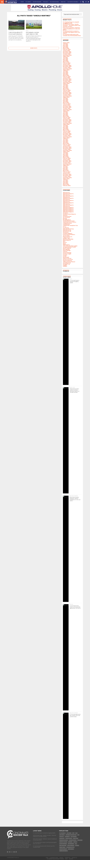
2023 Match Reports (68, 208)
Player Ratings (66, 250)
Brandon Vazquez (64, 840)
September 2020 (67, 123)
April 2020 (65, 128)
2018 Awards (66, 197)
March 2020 (66, 130)
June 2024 (65, 72)
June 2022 (65, 99)
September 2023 (67, 82)
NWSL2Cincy (66, 244)
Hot (73, 833)
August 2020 (66, 124)
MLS (64, 241)
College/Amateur (67, 223)
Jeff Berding (71, 843)
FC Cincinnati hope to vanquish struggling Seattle (71, 22)
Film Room (65, 232)
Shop (66, 858)
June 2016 (65, 181)
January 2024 (66, 77)
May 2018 (65, 155)
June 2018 (65, 153)
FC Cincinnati (62, 833)
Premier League (67, 253)
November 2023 (67, 80)
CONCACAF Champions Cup (70, 225)
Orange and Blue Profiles (69, 247)
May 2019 (65, 141)
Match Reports (67, 240)
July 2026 (65, 43)
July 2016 (65, 179)
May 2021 (65, 114)
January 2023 (66, 91)
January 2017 (66, 173)
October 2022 (66, 94)
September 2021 (67, 109)
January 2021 (66, 118)
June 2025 (65, 58)
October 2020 (66, 122)
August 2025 (66, 56)
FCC (76, 843)
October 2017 (66, 162)
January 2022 (66, 105)
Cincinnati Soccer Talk (71, 834)
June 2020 (65, 126)
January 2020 (66, 132)
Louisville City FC (70, 847)
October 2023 (66, 81)
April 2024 (65, 74)
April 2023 (65, 88)
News (64, 243)
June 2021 (65, 113)
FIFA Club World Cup (68, 228)
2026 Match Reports (68, 211)
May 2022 (65, 100)
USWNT (65, 266)
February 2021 (66, 117)
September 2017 (67, 164)
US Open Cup (66, 264)
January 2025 (66, 64)
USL (78, 834)
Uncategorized (67, 262)
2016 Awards (66, 192)
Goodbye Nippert (67, 233)
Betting (65, 218)
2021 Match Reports (68, 205)
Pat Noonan (73, 836)
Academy (65, 213)
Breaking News (67, 219)
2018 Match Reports (68, 198)
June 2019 (65, 140)
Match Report (71, 845)
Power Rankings (67, 252)
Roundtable (66, 257)
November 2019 (67, 134)
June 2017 (65, 167)
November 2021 (67, 107)
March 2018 (66, 157)
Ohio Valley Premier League (70, 245)
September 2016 (67, 177)
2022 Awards (66, 206)
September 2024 (67, 68)
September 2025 (67, 55)
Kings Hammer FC (67, 236)
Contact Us (74, 857)
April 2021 (65, 115)
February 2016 (66, 185)
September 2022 (67, 96)
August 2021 (66, 110)
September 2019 (67, 136)
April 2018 (65, 156)
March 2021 (66, 116)
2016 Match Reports (68, 193)
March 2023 (66, 89)
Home (22, 1)
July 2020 (65, 125)
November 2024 (67, 66)
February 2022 (66, 104)
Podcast (45, 1)
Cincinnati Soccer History (69, 222)
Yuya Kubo (80, 840)
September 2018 (67, 150)
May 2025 (65, 59)
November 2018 (67, 148)
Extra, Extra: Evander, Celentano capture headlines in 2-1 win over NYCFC (71, 29)
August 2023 (66, 83)
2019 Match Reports (68, 200)
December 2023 (67, 79)
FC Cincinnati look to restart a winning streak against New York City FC (71, 32)
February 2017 (66, 172)
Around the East (67, 216)
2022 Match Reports (68, 207)
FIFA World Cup (67, 230)
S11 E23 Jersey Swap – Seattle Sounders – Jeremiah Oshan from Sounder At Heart (71, 25)
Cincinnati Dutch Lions (69, 221)
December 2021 (67, 106)
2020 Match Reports (68, 202)
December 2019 (67, 133)
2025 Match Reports (68, 210)
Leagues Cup (66, 238)
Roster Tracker (37, 1)
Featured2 (62, 834)
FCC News (28, 1)
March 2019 (66, 143)
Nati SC (65, 242)
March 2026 (66, 48)
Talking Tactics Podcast (69, 261)
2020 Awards (66, 201)
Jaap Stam (75, 838)
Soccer (77, 845)
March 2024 (66, 75)
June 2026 (65, 45)
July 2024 (65, 71)
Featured (69, 833)
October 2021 (66, 108)
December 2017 (67, 160)
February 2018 (66, 158)
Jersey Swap (66, 235)
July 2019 (65, 139)
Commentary (66, 224)
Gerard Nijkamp (63, 849)
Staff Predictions (67, 260)
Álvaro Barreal (63, 843)
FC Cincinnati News (54, 857)
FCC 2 (64, 226)
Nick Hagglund (63, 845)
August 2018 (66, 151)
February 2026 (66, 49)
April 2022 (65, 101)
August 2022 (66, 97)
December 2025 (67, 51)
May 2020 (65, 127)
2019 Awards (66, 199)
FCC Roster (66, 227)
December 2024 (67, 65)
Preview (65, 255)
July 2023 (65, 84)
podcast (62, 836)
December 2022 (67, 92)
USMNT (65, 265)
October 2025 (66, 54)
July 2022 (65, 98)
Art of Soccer (66, 217)
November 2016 (67, 175)
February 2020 (66, 131)
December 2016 (67, 174)
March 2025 (66, 62)
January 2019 (66, 145)
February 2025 (66, 63)
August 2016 (66, 178)
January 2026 (66, 50)
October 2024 (66, 67)
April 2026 (65, 47)
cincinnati (67, 836)
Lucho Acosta (69, 838)
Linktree (71, 858)
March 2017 (66, 170)
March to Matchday (68, 239)
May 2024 (65, 73)
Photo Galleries (67, 248)
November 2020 (67, 121)
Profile (64, 256)
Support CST (67, 857)
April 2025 (65, 60)
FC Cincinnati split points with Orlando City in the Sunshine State (72, 35)
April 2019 (65, 142)
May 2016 (65, 182)
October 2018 (66, 149)
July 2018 (65, 152)
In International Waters (69, 234)
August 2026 (66, 42)
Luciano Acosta (72, 840)
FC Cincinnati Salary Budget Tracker (55, 858)
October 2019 (66, 135)
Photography (66, 249)
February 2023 (66, 90)
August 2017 (66, 165)
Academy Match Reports (69, 214)
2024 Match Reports (68, 209)
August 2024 (66, 70)
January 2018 (66, 159)
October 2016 (66, 176)
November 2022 (67, 93)
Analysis (63, 1)
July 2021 (65, 111)
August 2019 (66, 138)
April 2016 (65, 183)
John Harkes (71, 849)
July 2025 (65, 57)
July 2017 (65, 166)
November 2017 (67, 161)
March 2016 (66, 184)
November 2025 (67, 53)
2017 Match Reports (68, 196)
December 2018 (67, 147)
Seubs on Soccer (67, 258)
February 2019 (66, 144)
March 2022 (66, 102)
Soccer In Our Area (73, 1)
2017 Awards (66, 194)
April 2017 (65, 169)
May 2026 (65, 46)
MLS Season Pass (54, 1)
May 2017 (65, 168)
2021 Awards (66, 204)
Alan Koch (62, 838)
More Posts (33, 48)
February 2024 (66, 76)
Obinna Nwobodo (63, 850)
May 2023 (65, 87)
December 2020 (67, 119)
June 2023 (65, 85)
